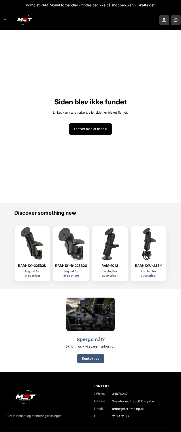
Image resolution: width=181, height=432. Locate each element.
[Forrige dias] (97, 244)
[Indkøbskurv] (176, 20)
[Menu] (5, 20)
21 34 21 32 (120, 416)
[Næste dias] (123, 244)
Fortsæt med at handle (90, 129)
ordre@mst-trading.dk (128, 409)
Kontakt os (90, 358)
